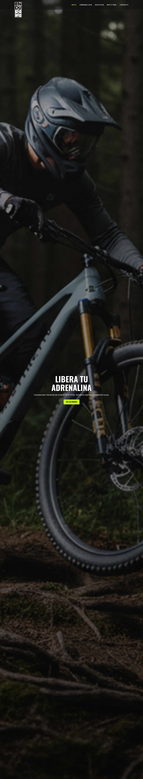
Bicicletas (99, 5)
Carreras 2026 (85, 5)
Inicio (74, 5)
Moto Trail (112, 5)
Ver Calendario (71, 402)
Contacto (124, 5)
